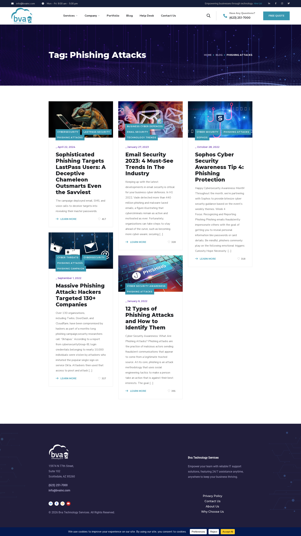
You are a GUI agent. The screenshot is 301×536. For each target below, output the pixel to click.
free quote (276, 15)
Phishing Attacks (70, 137)
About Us (212, 506)
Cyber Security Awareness (146, 286)
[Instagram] (282, 3)
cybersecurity (67, 132)
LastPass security (97, 132)
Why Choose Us (212, 511)
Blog (129, 16)
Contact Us (168, 16)
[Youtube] (68, 503)
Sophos (202, 137)
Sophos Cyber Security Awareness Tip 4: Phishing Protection (219, 167)
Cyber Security (207, 132)
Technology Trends (141, 137)
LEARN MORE (68, 219)
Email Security (137, 132)
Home (208, 55)
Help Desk (147, 16)
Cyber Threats (67, 257)
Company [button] (91, 16)
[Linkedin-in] (269, 3)
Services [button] (69, 16)
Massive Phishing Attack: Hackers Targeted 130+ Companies (80, 295)
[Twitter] (289, 3)
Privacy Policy (212, 496)
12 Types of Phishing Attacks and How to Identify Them (149, 318)
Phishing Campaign (70, 268)
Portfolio (113, 16)
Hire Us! (258, 3)
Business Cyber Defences (145, 126)
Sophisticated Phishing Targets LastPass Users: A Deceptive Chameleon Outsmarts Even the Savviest (81, 173)
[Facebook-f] (276, 3)
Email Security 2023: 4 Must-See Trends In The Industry (149, 164)
